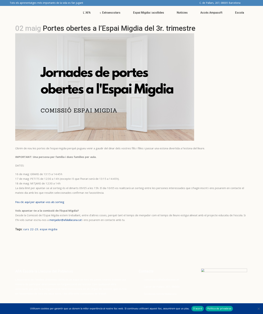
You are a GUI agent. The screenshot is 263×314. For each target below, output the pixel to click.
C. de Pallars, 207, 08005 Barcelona (219, 2)
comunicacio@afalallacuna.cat (161, 279)
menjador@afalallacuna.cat (65, 220)
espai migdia (48, 229)
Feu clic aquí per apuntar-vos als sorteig (39, 202)
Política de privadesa (219, 308)
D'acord (197, 308)
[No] (258, 308)
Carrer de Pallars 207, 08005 (162, 286)
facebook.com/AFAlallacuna (160, 294)
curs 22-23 (30, 229)
